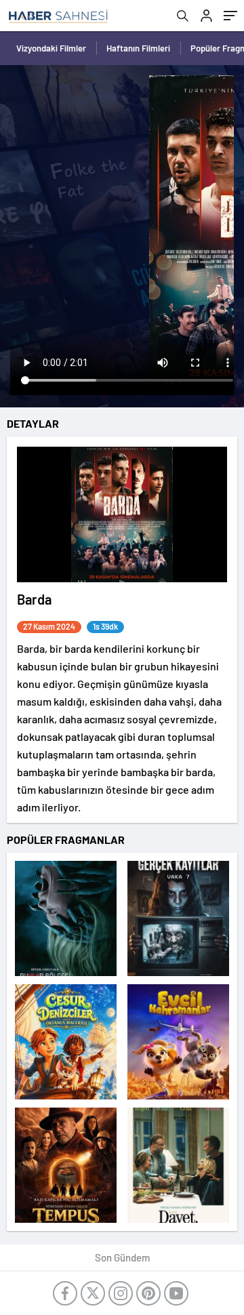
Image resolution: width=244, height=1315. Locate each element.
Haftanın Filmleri (138, 48)
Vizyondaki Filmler (51, 48)
